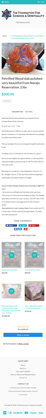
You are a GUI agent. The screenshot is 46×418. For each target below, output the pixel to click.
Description (17, 112)
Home (4, 36)
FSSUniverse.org (22, 405)
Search (23, 365)
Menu (6, 2)
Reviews (28, 112)
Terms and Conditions (23, 371)
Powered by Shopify (35, 405)
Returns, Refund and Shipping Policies (23, 374)
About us (23, 368)
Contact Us (23, 378)
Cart (42, 2)
